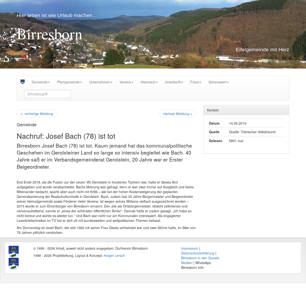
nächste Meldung (177, 113)
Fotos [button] (194, 82)
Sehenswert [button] (217, 82)
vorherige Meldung (36, 113)
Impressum (189, 248)
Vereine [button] (125, 82)
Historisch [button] (148, 82)
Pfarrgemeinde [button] (68, 82)
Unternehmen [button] (99, 82)
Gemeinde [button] (40, 82)
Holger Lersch (114, 255)
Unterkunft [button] (173, 82)
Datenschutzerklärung (197, 253)
